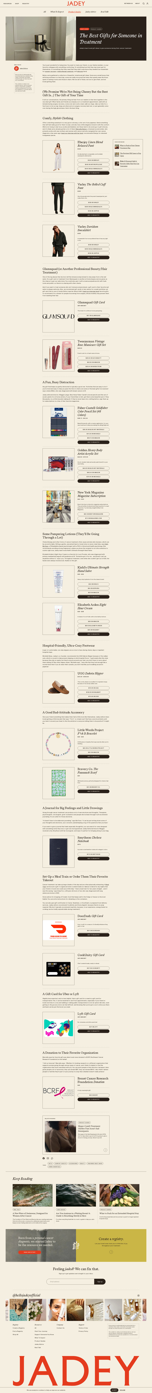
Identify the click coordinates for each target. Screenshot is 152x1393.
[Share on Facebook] (44, 1158)
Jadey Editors (24, 68)
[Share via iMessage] (52, 1158)
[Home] (76, 3)
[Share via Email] (48, 1158)
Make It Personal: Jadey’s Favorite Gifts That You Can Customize (129, 163)
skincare (80, 71)
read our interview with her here (72, 133)
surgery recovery (50, 71)
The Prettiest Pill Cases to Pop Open (130, 154)
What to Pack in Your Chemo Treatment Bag (130, 147)
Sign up (99, 1282)
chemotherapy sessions (65, 71)
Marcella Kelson (81, 129)
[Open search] (143, 3)
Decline (122, 1390)
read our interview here (91, 291)
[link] (33, 1204)
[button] (93, 173)
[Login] (147, 3)
